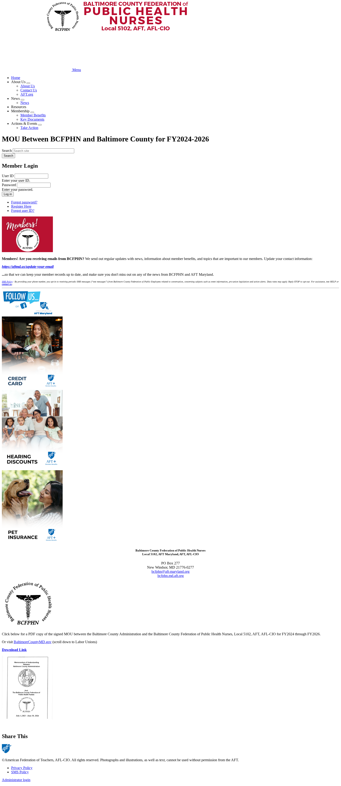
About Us (27, 86)
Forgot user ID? (22, 211)
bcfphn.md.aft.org (171, 576)
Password (9, 185)
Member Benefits (33, 115)
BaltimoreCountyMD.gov (32, 642)
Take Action (29, 128)
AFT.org (26, 94)
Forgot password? (24, 202)
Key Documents (32, 119)
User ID (8, 176)
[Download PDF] (170, 688)
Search (7, 151)
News (24, 103)
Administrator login (16, 780)
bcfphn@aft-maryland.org (170, 571)
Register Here (21, 206)
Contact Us (28, 90)
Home (15, 78)
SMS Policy (20, 772)
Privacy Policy (21, 768)
